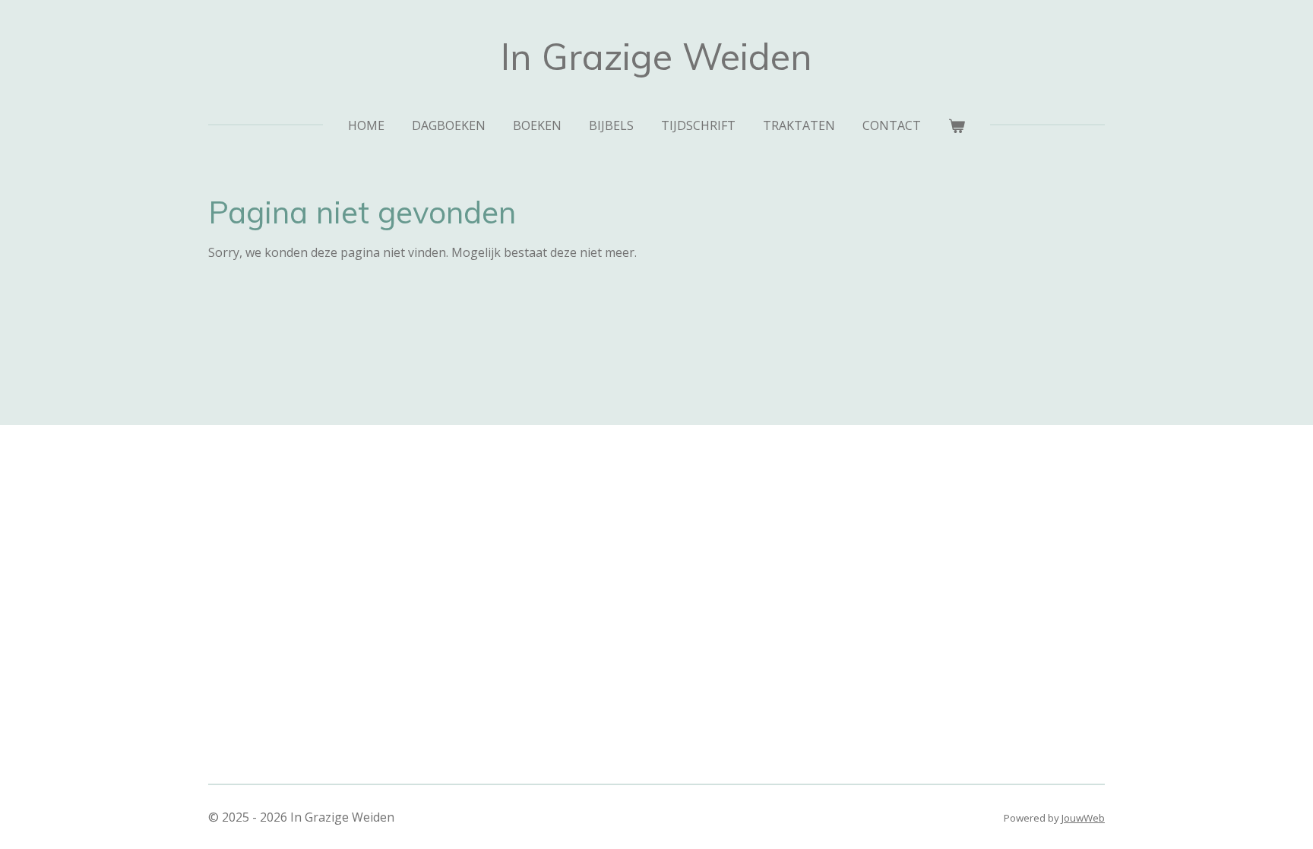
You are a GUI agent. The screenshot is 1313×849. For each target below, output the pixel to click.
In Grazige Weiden (656, 56)
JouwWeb (1083, 818)
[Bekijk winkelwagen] (956, 125)
